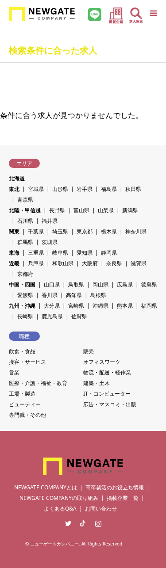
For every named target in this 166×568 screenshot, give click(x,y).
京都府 (25, 274)
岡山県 (100, 284)
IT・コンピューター (107, 393)
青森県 (25, 199)
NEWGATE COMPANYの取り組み (58, 498)
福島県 (109, 189)
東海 (14, 252)
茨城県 (50, 242)
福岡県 (149, 305)
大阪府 (90, 263)
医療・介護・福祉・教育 (38, 383)
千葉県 (36, 231)
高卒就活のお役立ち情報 (114, 487)
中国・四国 (22, 284)
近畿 (14, 263)
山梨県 (106, 210)
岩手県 (85, 189)
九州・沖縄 (22, 305)
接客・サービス (27, 362)
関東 (14, 231)
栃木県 (109, 231)
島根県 (98, 295)
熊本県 (125, 305)
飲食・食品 (22, 351)
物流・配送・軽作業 (107, 372)
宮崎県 (76, 305)
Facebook (83, 523)
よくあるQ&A (60, 508)
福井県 (50, 221)
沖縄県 (100, 305)
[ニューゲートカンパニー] (42, 13)
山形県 (60, 189)
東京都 (85, 231)
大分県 (52, 305)
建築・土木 (96, 383)
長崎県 (25, 316)
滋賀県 (139, 263)
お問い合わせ (101, 508)
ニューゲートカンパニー (54, 544)
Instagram (98, 523)
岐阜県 (60, 252)
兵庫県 (36, 263)
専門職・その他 (27, 415)
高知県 (74, 295)
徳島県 (149, 284)
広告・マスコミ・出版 (109, 404)
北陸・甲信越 (25, 210)
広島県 (125, 284)
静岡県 (109, 252)
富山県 (81, 210)
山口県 (52, 284)
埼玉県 (60, 231)
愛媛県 (25, 295)
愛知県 (85, 252)
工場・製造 (22, 393)
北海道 (17, 178)
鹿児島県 (52, 316)
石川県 (25, 221)
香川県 (50, 295)
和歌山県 (62, 263)
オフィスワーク (101, 362)
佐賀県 (79, 316)
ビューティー (25, 404)
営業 (14, 372)
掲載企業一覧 (123, 498)
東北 (14, 189)
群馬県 (25, 242)
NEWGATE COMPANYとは (45, 487)
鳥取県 (76, 284)
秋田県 (133, 189)
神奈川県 (136, 231)
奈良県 (114, 263)
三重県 (36, 252)
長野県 (57, 210)
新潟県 (130, 210)
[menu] (152, 13)
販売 (88, 351)
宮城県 (36, 189)
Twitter (68, 523)
